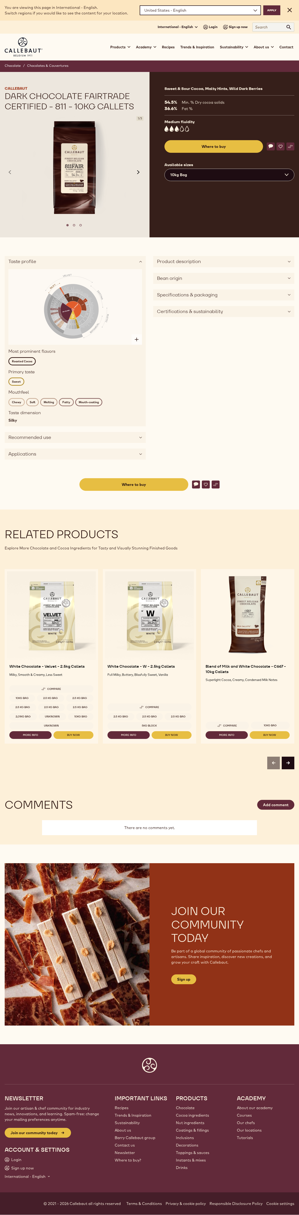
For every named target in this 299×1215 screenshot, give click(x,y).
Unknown (52, 716)
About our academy (255, 1107)
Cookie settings (280, 1203)
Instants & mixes (191, 1160)
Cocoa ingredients (192, 1115)
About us (123, 1130)
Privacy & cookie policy (186, 1203)
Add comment (275, 804)
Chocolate (13, 66)
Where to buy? (128, 1160)
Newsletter (125, 1152)
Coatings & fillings (192, 1130)
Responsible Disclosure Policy (236, 1203)
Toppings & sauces (192, 1152)
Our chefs (246, 1122)
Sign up (183, 979)
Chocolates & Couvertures (47, 66)
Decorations (187, 1145)
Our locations (249, 1130)
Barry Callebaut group (135, 1137)
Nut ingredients (190, 1122)
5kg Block (149, 725)
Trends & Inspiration (197, 47)
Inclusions (185, 1137)
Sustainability (127, 1122)
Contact (286, 47)
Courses (244, 1115)
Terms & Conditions (144, 1203)
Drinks (182, 1167)
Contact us (125, 1145)
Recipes (168, 47)
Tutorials (245, 1137)
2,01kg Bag (23, 716)
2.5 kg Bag (50, 698)
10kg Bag (22, 698)
